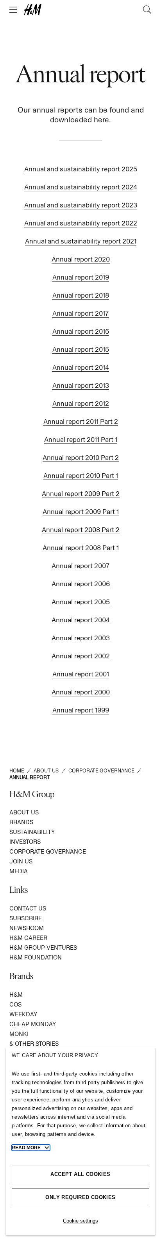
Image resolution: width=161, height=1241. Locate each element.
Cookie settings (80, 1221)
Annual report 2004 (81, 620)
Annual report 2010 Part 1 (80, 476)
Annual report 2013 (80, 385)
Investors (25, 841)
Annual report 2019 (80, 277)
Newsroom (26, 928)
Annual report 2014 (80, 367)
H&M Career (28, 937)
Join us (20, 861)
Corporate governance (47, 851)
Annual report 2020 (81, 259)
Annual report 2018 (80, 295)
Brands (21, 822)
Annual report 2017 (80, 313)
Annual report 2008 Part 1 (81, 548)
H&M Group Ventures (43, 947)
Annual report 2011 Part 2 (80, 421)
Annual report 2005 (81, 602)
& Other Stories (34, 1043)
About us (24, 812)
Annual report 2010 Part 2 (81, 458)
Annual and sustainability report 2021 (80, 241)
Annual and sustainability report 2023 (80, 205)
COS (15, 1004)
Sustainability (32, 832)
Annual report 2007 (80, 566)
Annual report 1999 (80, 710)
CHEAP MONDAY (32, 1024)
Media (18, 871)
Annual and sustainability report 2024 (80, 187)
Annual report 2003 (81, 638)
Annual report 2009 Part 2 (81, 494)
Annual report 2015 (80, 349)
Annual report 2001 (80, 674)
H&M (16, 994)
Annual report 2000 (81, 692)
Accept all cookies (80, 1174)
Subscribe (25, 918)
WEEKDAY (23, 1014)
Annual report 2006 (81, 584)
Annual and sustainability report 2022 (80, 223)
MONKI (19, 1033)
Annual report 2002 (81, 656)
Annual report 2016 (80, 331)
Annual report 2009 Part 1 (81, 512)
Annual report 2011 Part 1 (80, 439)
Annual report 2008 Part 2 (81, 530)
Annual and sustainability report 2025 (80, 169)
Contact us (27, 908)
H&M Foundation (35, 957)
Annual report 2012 (80, 403)
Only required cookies (80, 1197)
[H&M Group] (80, 10)
